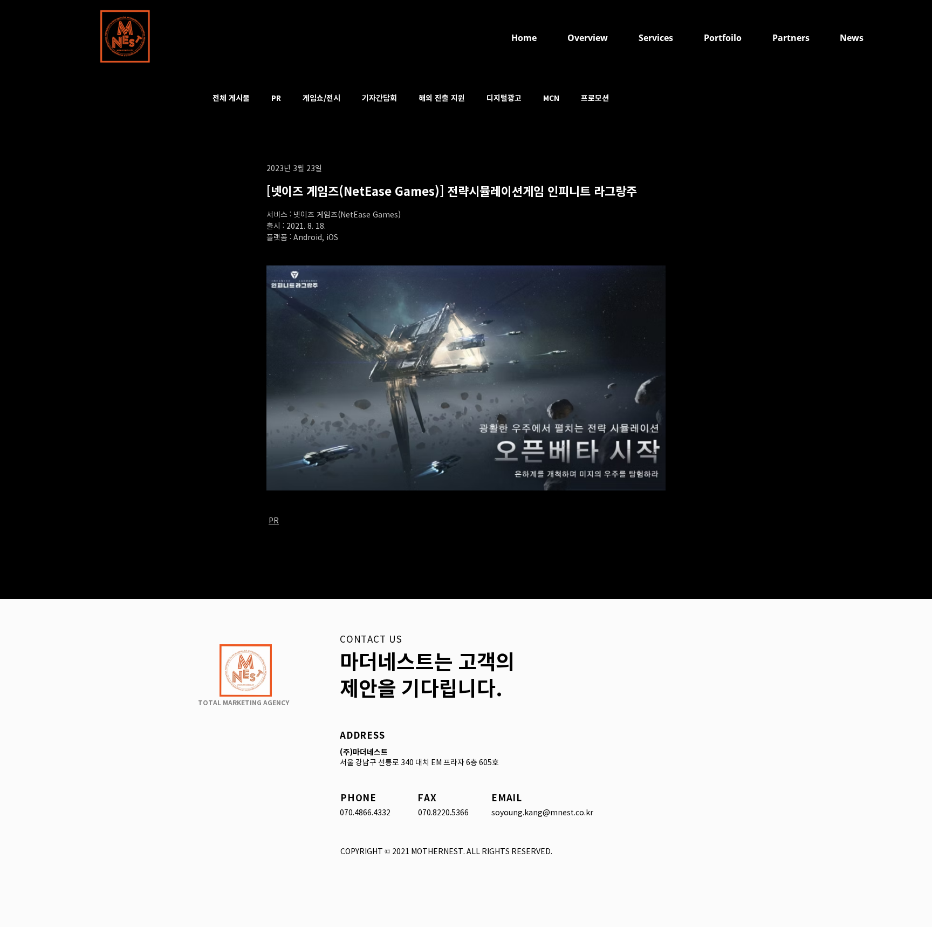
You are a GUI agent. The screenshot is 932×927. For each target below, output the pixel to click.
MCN (551, 98)
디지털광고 (504, 98)
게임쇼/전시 (321, 98)
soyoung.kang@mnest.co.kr (542, 812)
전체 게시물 (231, 98)
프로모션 (595, 98)
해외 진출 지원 (442, 98)
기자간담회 (379, 98)
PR (276, 98)
